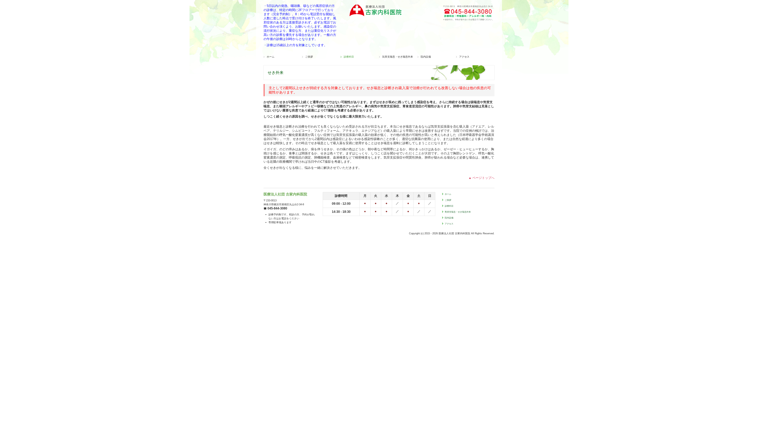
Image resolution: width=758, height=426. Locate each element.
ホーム (270, 56)
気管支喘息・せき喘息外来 (397, 56)
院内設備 (426, 56)
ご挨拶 (309, 56)
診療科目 (349, 56)
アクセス (464, 56)
